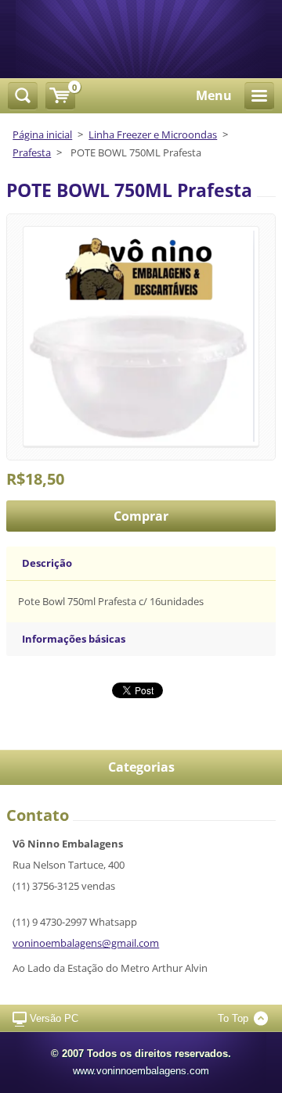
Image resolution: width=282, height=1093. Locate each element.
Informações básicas (73, 639)
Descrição (47, 563)
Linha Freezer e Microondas (153, 134)
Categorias (141, 767)
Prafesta (32, 152)
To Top (233, 1018)
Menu (214, 95)
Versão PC (54, 1018)
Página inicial (42, 134)
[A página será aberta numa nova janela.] (141, 335)
